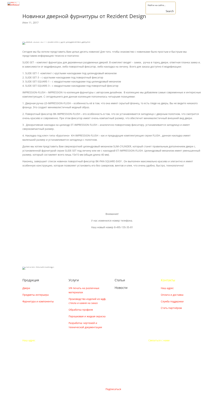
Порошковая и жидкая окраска (87, 316)
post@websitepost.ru (160, 353)
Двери (26, 288)
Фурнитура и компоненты (38, 301)
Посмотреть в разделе (45, 175)
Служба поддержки (172, 301)
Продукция (30, 280)
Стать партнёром (171, 308)
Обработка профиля (81, 309)
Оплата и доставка (172, 294)
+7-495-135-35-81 (158, 346)
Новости (121, 288)
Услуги (74, 280)
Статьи (120, 280)
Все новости (36, 186)
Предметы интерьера (35, 294)
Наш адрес (167, 288)
